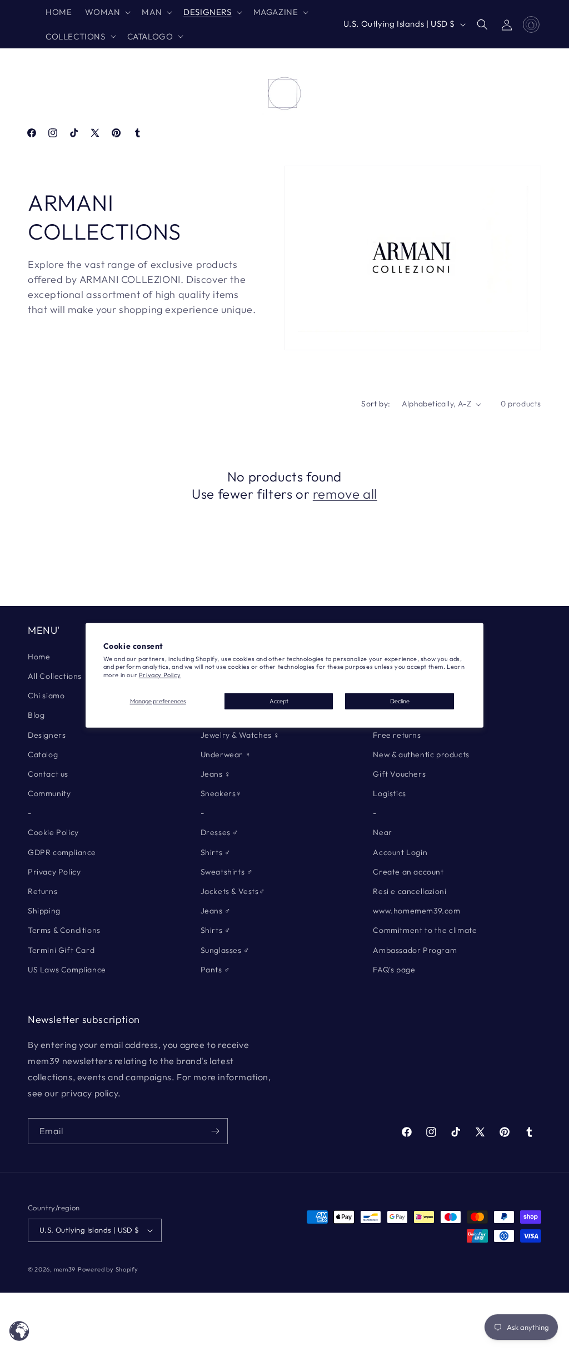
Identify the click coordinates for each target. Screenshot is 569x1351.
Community (49, 793)
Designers (47, 735)
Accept (278, 701)
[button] (106, 12)
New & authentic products (421, 754)
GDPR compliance (62, 852)
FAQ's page (394, 970)
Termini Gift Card (61, 950)
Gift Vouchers (399, 774)
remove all (345, 493)
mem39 (65, 1269)
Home (39, 657)
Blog (36, 715)
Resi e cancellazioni (409, 891)
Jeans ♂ (216, 911)
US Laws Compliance (67, 970)
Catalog (43, 754)
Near (382, 832)
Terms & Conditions (64, 930)
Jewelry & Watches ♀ (240, 735)
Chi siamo (46, 696)
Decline (400, 701)
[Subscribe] (215, 1131)
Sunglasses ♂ (225, 950)
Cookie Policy (53, 832)
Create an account (408, 872)
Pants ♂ (216, 970)
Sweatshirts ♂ (227, 872)
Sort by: (375, 404)
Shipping (44, 911)
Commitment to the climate (425, 930)
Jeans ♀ (216, 774)
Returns (42, 891)
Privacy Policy (160, 675)
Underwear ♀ (226, 754)
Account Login (400, 852)
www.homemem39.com (416, 911)
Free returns (397, 735)
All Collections (55, 676)
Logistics (389, 793)
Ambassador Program (415, 950)
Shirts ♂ (216, 852)
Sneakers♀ (221, 793)
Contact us (48, 774)
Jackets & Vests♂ (233, 891)
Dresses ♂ (220, 832)
